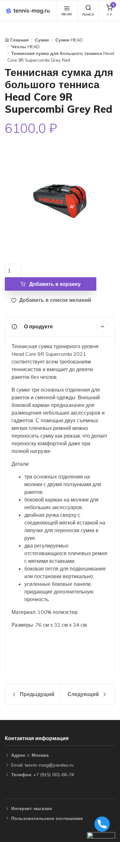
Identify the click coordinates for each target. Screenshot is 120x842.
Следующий (84, 694)
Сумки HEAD (69, 40)
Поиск (88, 14)
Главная (19, 40)
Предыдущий (36, 694)
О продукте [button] (38, 326)
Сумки (42, 40)
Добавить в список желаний (54, 300)
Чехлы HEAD (25, 47)
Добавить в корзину (54, 284)
